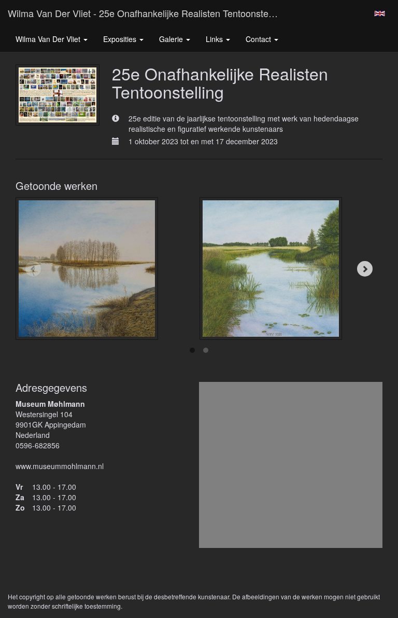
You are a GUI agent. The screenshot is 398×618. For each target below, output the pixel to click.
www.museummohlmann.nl (60, 466)
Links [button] (215, 39)
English (380, 13)
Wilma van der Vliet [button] (49, 39)
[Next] (365, 269)
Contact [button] (259, 39)
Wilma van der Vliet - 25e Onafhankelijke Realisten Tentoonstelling (146, 13)
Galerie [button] (172, 39)
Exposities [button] (120, 39)
